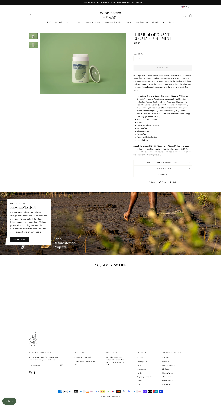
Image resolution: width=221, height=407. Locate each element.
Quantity (138, 54)
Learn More (20, 239)
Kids (163, 22)
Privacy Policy (167, 384)
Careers (139, 380)
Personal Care (92, 22)
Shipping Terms (167, 373)
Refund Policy (166, 377)
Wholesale (165, 361)
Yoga (129, 22)
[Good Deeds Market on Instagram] (30, 372)
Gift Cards (165, 369)
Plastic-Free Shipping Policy (163, 162)
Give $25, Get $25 (168, 365)
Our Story (140, 358)
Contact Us (165, 358)
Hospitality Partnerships (145, 377)
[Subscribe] (61, 365)
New (49, 22)
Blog (138, 384)
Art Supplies (142, 22)
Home (78, 22)
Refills (69, 22)
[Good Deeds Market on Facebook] (34, 372)
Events (58, 22)
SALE (171, 22)
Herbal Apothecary (114, 22)
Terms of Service (167, 380)
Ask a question (162, 168)
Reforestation (141, 369)
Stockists (139, 373)
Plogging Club (142, 361)
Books (155, 22)
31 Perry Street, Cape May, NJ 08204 (84, 362)
